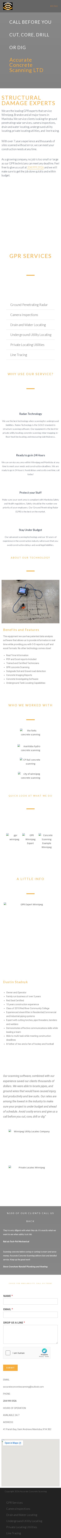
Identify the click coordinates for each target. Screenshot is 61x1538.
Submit (10, 1367)
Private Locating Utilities (27, 345)
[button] (30, 305)
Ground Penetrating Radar (29, 305)
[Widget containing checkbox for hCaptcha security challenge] (26, 1353)
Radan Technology (30, 413)
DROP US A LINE (14, 1322)
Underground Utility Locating (30, 335)
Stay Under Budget (30, 530)
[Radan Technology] (30, 404)
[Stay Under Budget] (30, 520)
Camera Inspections (24, 315)
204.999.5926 (35, 167)
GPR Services (14, 1502)
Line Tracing (18, 355)
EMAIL (8, 1309)
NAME (8, 1296)
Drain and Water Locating (28, 325)
